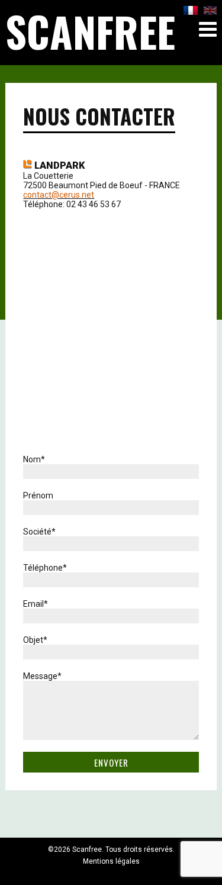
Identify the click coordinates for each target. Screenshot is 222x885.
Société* (39, 531)
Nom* (34, 459)
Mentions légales (111, 861)
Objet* (35, 640)
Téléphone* (45, 567)
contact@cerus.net (58, 194)
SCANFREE (90, 31)
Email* (35, 604)
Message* (42, 676)
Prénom (38, 495)
